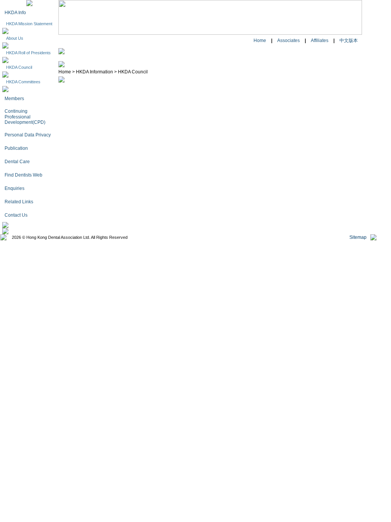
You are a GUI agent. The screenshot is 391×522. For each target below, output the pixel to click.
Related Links (19, 201)
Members (14, 98)
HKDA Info (15, 12)
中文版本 (348, 40)
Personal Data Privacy (28, 135)
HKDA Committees (23, 81)
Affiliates (319, 40)
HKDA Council (19, 67)
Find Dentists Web (23, 175)
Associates (288, 40)
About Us (14, 38)
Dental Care (17, 161)
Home (260, 40)
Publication (16, 148)
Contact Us (16, 215)
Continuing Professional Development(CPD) (25, 117)
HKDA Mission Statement (29, 23)
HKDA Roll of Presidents (28, 52)
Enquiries (14, 188)
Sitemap (358, 237)
